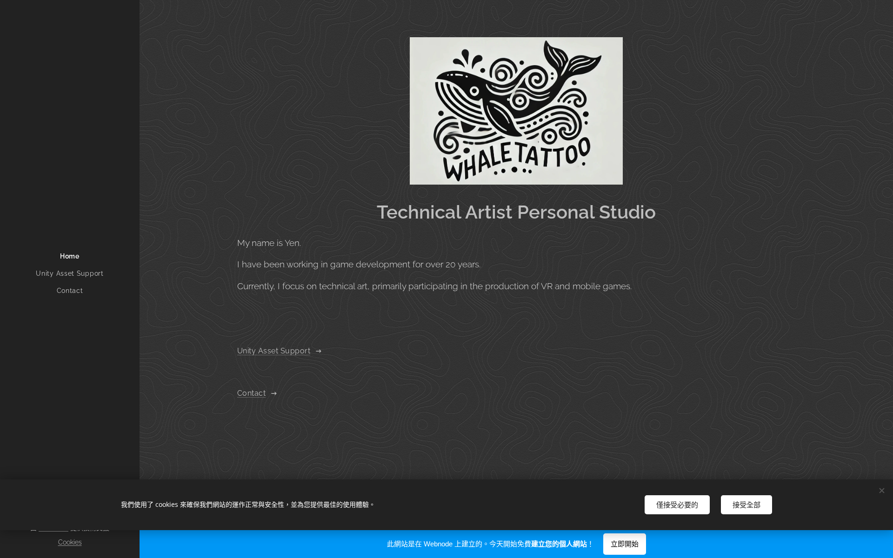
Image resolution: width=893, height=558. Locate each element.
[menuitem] (70, 256)
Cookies (70, 542)
